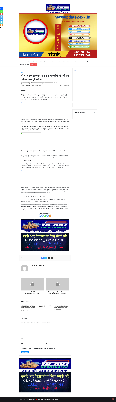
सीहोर (76, 61)
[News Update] (58, 8)
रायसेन (68, 61)
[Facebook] (40, 216)
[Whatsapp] (45, 216)
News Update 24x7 (41, 399)
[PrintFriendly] (1, 22)
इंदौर (45, 61)
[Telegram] (47, 216)
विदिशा (72, 61)
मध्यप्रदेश (32, 61)
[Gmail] (1, 14)
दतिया (55, 61)
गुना (52, 61)
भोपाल (37, 61)
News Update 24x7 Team (28, 85)
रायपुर (22, 72)
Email (22, 343)
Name (22, 338)
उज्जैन (49, 61)
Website (47, 343)
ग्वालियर (41, 61)
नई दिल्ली (59, 61)
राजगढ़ (64, 61)
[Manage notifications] (113, 399)
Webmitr (56, 399)
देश (28, 61)
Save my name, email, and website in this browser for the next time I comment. (39, 348)
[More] (50, 216)
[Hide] (0, 27)
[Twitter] (42, 216)
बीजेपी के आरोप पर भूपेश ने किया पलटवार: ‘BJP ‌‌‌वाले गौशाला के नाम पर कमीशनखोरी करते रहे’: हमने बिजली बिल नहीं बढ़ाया (61, 306)
